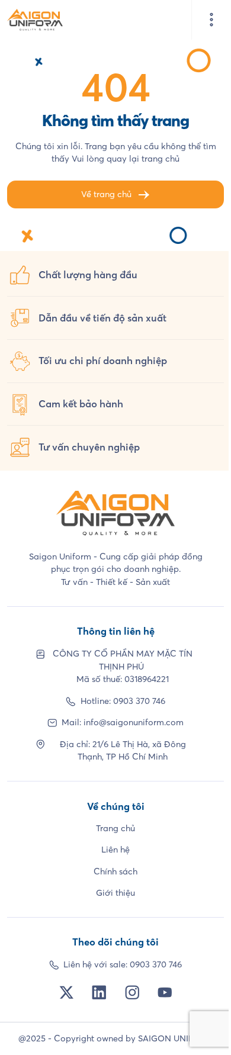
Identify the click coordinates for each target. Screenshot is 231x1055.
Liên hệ (115, 849)
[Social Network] (66, 992)
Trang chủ (115, 828)
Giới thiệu (115, 892)
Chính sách (115, 871)
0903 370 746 (139, 701)
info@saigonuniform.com (134, 722)
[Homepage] (35, 20)
